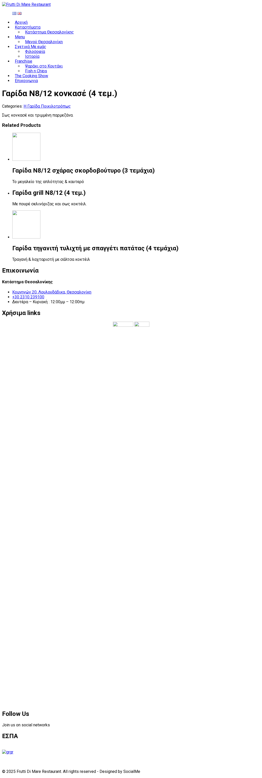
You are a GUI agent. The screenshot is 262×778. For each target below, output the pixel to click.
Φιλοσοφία (35, 51)
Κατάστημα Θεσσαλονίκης (49, 32)
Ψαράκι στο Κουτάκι (44, 66)
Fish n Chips (36, 71)
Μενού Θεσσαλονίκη (44, 41)
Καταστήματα (27, 27)
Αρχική (21, 22)
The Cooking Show (31, 75)
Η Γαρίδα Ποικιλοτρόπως (47, 106)
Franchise (23, 61)
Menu (20, 37)
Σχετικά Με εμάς (30, 46)
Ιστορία (32, 56)
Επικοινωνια (26, 80)
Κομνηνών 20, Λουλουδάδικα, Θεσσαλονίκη (51, 292)
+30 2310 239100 (28, 297)
